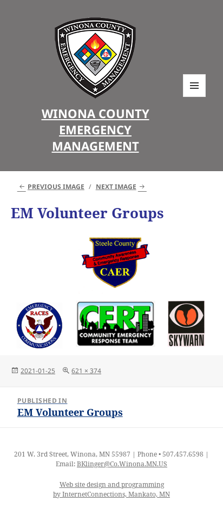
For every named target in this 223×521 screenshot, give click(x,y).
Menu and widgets (194, 96)
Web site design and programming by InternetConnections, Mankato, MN (111, 489)
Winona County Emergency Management (95, 129)
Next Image (116, 186)
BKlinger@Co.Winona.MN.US (122, 463)
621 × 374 (86, 370)
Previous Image (56, 186)
